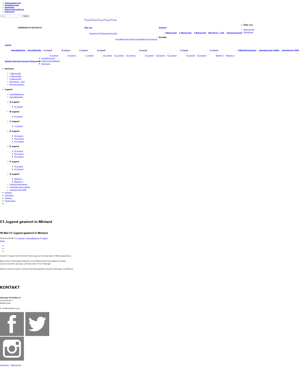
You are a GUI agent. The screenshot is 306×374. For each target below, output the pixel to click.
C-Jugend (20, 238)
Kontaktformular (12, 5)
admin (45, 238)
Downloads (9, 7)
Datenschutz (16, 365)
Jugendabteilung (32, 238)
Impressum (9, 12)
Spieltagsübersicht (13, 3)
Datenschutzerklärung (14, 9)
